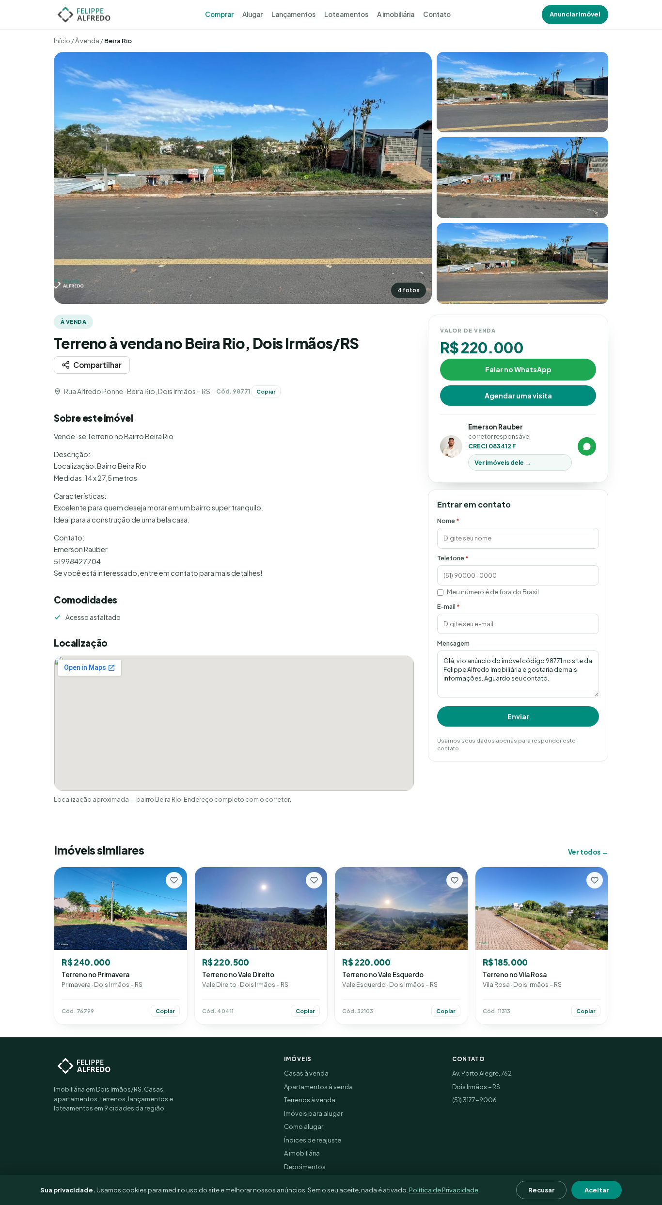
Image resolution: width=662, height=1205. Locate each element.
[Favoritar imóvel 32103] (454, 880)
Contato (437, 14)
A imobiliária (395, 14)
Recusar (541, 1190)
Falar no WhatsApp (518, 369)
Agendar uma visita (518, 395)
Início (62, 41)
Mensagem (453, 643)
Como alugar (303, 1126)
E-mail (448, 606)
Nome (448, 520)
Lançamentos (293, 14)
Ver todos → (588, 852)
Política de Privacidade (443, 1190)
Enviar (518, 716)
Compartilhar (97, 364)
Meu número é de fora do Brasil (493, 592)
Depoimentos (305, 1167)
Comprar (219, 14)
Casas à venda (306, 1073)
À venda (87, 41)
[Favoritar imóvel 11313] (594, 880)
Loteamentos (346, 14)
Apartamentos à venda (318, 1087)
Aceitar (596, 1190)
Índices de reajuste (312, 1140)
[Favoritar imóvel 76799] (174, 880)
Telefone (453, 557)
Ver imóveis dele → (502, 462)
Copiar (266, 391)
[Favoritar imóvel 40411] (314, 880)
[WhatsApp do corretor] (587, 446)
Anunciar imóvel (575, 14)
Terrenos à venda (309, 1100)
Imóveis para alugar (313, 1113)
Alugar (252, 14)
